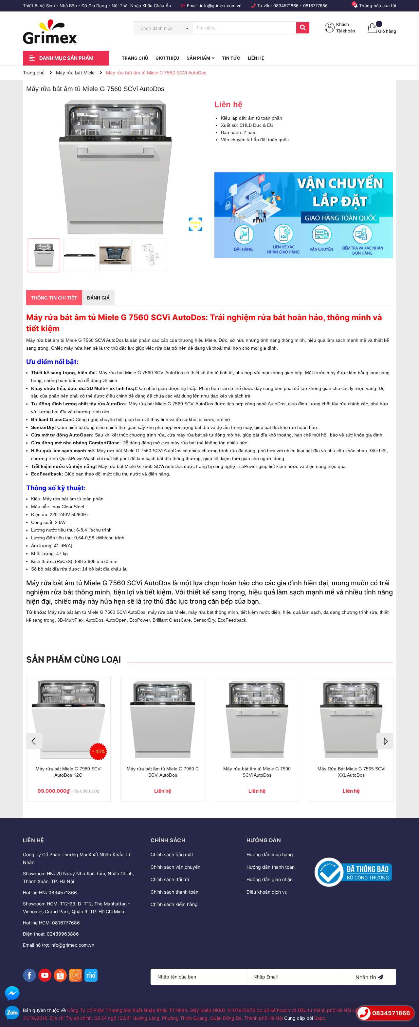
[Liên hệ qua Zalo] (12, 1013)
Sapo (319, 1018)
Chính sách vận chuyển (175, 867)
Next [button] (384, 741)
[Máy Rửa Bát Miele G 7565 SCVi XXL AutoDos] (351, 719)
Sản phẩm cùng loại (73, 659)
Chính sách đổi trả (170, 879)
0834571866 (286, 5)
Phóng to (195, 224)
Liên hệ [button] (33, 840)
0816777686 (315, 5)
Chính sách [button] (168, 840)
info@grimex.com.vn (221, 5)
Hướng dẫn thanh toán (270, 867)
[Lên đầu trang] (407, 994)
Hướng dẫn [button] (263, 840)
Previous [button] (34, 741)
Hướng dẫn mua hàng (269, 854)
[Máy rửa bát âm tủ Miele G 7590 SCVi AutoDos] (257, 719)
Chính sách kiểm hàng (174, 904)
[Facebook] (29, 975)
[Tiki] (91, 975)
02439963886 (63, 934)
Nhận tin (366, 977)
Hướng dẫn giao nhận (269, 879)
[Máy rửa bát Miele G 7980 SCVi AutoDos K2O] (68, 719)
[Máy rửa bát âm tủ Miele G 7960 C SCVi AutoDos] (162, 719)
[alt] (303, 215)
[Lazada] (75, 975)
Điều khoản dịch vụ (266, 892)
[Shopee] (60, 975)
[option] (115, 167)
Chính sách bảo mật (172, 854)
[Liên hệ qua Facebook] (12, 993)
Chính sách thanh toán (174, 892)
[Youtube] (44, 975)
